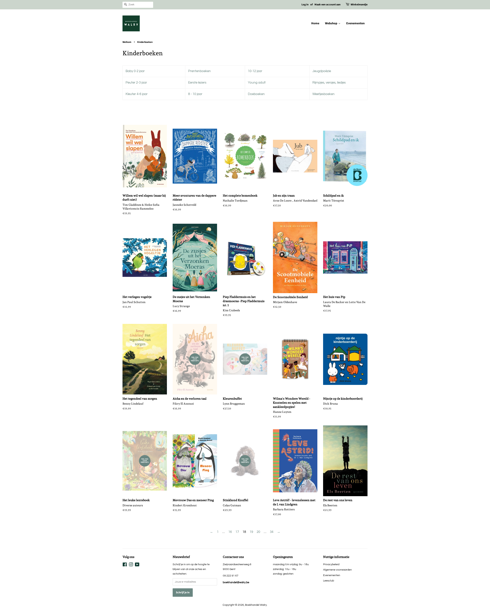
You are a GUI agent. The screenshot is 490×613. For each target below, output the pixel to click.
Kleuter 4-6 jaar (137, 94)
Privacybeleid (331, 564)
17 (237, 532)
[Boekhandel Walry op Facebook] (124, 565)
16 (230, 532)
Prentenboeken (199, 71)
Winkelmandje (359, 5)
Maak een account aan (327, 5)
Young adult (257, 82)
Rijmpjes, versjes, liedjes (329, 82)
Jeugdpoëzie (321, 71)
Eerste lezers (197, 82)
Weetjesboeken (323, 94)
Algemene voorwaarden (337, 569)
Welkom (126, 42)
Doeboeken (256, 94)
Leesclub (328, 580)
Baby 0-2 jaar (135, 71)
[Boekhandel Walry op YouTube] (137, 565)
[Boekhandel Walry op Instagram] (131, 565)
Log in (305, 5)
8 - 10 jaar (195, 94)
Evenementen (331, 575)
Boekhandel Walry (256, 604)
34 (271, 532)
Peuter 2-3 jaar (136, 82)
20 (258, 532)
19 (251, 532)
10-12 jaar (255, 71)
